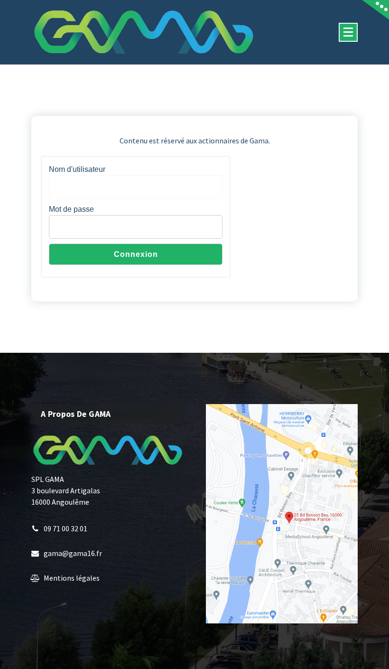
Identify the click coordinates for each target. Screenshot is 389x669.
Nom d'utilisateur (77, 169)
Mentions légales (72, 578)
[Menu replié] (348, 32)
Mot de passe (71, 209)
